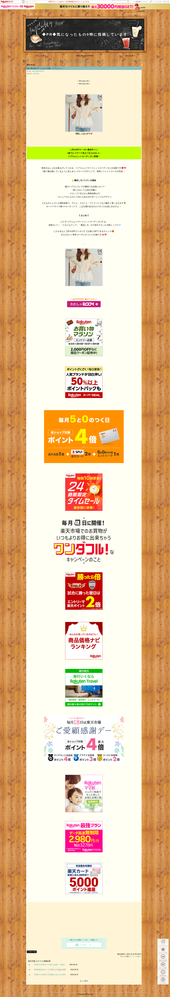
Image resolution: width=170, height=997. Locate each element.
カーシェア (92, 62)
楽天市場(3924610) (38, 71)
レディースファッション (109, 60)
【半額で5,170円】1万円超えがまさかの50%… (50, 975)
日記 (31, 14)
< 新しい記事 (40, 56)
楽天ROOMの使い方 (60, 60)
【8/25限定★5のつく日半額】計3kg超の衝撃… (50, 970)
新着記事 (163, 975)
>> (140, 2)
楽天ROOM (41, 60)
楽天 (69, 60)
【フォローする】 (130, 14)
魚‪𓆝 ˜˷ (120, 60)
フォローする (163, 953)
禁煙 (72, 60)
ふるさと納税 (127, 60)
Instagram (84, 62)
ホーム (25, 14)
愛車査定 (135, 60)
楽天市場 (166, 2)
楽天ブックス (88, 60)
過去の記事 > (130, 56)
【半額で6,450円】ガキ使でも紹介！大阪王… (49, 965)
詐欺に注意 (49, 60)
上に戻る (163, 983)
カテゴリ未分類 (32, 60)
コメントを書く (135, 956)
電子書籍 (80, 60)
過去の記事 (163, 960)
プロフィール (39, 14)
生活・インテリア (31, 2)
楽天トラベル (101, 62)
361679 (141, 11)
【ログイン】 (142, 14)
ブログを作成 (156, 2)
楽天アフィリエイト (74, 62)
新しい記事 (163, 968)
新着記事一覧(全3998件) (85, 56)
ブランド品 (97, 60)
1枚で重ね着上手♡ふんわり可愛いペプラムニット (45, 68)
